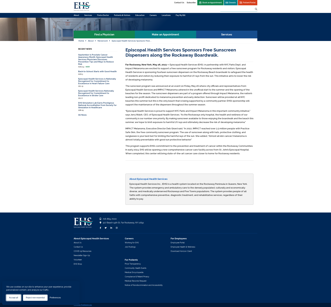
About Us (77, 243)
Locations (166, 15)
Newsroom (102, 41)
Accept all (13, 298)
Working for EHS (132, 243)
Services (88, 15)
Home (81, 41)
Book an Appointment (212, 3)
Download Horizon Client (181, 251)
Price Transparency (133, 264)
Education (139, 15)
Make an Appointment (165, 34)
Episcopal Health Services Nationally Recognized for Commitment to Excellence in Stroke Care (96, 94)
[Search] (256, 9)
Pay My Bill (180, 15)
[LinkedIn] (111, 228)
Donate (232, 3)
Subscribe (191, 3)
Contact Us (179, 3)
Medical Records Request (135, 281)
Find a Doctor (103, 15)
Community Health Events (135, 268)
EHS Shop (78, 264)
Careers (153, 15)
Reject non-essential (35, 298)
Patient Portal (249, 3)
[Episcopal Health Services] (82, 6)
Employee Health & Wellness (183, 247)
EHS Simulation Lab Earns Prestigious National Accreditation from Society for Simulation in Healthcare (97, 106)
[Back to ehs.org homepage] (83, 223)
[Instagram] (117, 228)
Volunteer (78, 260)
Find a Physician (104, 34)
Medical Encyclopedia (134, 272)
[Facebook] (100, 228)
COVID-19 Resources (82, 251)
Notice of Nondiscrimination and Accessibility (144, 285)
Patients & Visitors (122, 15)
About (76, 15)
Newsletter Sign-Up (82, 255)
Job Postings (130, 247)
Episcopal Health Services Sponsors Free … (131, 41)
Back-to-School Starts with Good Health (97, 72)
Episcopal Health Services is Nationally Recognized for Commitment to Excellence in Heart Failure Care (97, 82)
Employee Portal (178, 243)
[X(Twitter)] (105, 228)
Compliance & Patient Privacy (137, 277)
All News (82, 115)
